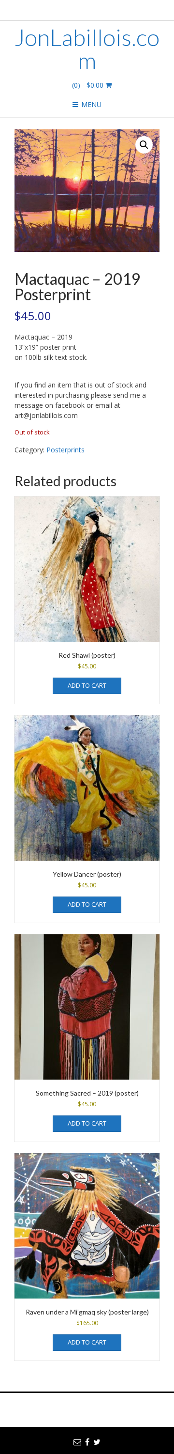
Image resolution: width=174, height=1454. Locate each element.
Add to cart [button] (87, 685)
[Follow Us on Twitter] (101, 9)
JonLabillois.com (87, 49)
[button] (144, 145)
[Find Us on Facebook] (90, 9)
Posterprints (65, 449)
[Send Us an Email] (78, 9)
